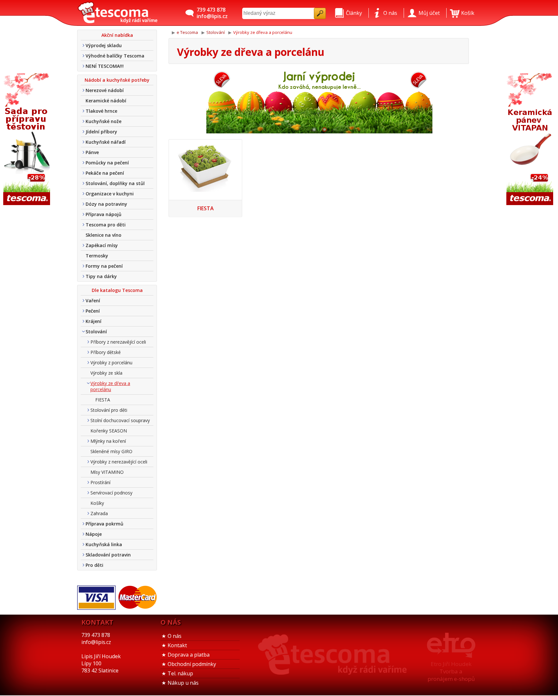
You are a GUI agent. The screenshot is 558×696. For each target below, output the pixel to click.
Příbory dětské (105, 352)
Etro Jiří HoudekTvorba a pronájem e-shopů (451, 671)
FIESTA (102, 400)
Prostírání (100, 482)
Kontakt (177, 645)
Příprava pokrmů (104, 524)
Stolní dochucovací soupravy (120, 420)
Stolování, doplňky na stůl (115, 183)
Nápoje (94, 534)
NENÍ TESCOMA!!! (105, 66)
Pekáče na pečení (105, 173)
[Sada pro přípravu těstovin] (27, 140)
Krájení (93, 321)
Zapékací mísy (102, 245)
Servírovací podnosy (111, 493)
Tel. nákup (180, 673)
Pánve (92, 152)
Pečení (93, 311)
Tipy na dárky (101, 276)
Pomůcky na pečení (107, 163)
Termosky (97, 256)
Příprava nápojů (103, 214)
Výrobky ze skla (106, 373)
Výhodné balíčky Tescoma (115, 56)
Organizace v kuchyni (110, 194)
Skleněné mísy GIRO (111, 451)
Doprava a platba (189, 654)
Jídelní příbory (101, 132)
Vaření (93, 300)
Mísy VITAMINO (107, 472)
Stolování (96, 331)
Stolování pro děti (108, 410)
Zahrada (99, 513)
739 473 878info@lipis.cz (212, 12)
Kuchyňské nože (103, 121)
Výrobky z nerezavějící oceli (118, 462)
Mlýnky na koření (108, 441)
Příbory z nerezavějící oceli (118, 342)
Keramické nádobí (106, 101)
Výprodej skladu (104, 45)
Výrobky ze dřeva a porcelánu (110, 386)
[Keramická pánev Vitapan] (530, 140)
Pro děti (94, 565)
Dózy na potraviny (106, 204)
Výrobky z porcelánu (111, 362)
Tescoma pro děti (106, 225)
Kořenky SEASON (108, 431)
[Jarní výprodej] (319, 101)
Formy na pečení (104, 266)
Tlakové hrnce (101, 111)
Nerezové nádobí (105, 90)
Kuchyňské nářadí (106, 142)
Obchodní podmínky (192, 664)
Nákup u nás (183, 682)
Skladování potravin (108, 555)
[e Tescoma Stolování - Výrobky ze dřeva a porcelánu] (117, 13)
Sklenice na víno (103, 235)
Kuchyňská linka (104, 544)
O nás (174, 635)
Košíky (97, 503)
